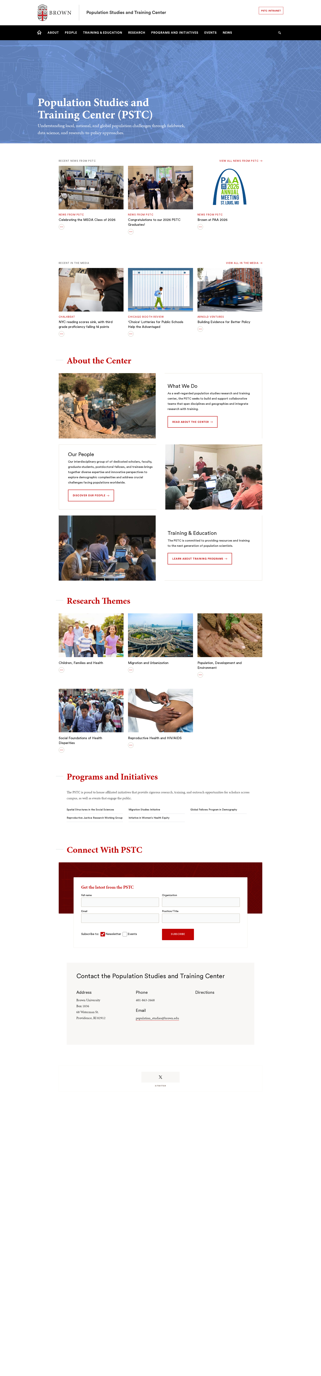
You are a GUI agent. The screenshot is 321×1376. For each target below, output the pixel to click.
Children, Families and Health (81, 663)
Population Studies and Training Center (126, 12)
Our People (81, 454)
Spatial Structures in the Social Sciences (90, 809)
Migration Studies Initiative (144, 809)
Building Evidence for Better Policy (223, 322)
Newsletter (113, 934)
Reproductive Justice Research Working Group (95, 818)
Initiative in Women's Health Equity (149, 818)
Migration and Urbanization (148, 663)
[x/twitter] (160, 1077)
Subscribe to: (90, 934)
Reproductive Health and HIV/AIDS (155, 738)
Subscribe (178, 934)
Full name (86, 895)
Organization (169, 895)
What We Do (182, 386)
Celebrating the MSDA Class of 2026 (87, 219)
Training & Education (192, 533)
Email (84, 911)
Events (132, 934)
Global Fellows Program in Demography (213, 809)
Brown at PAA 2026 (212, 219)
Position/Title (170, 911)
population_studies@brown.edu (157, 1018)
